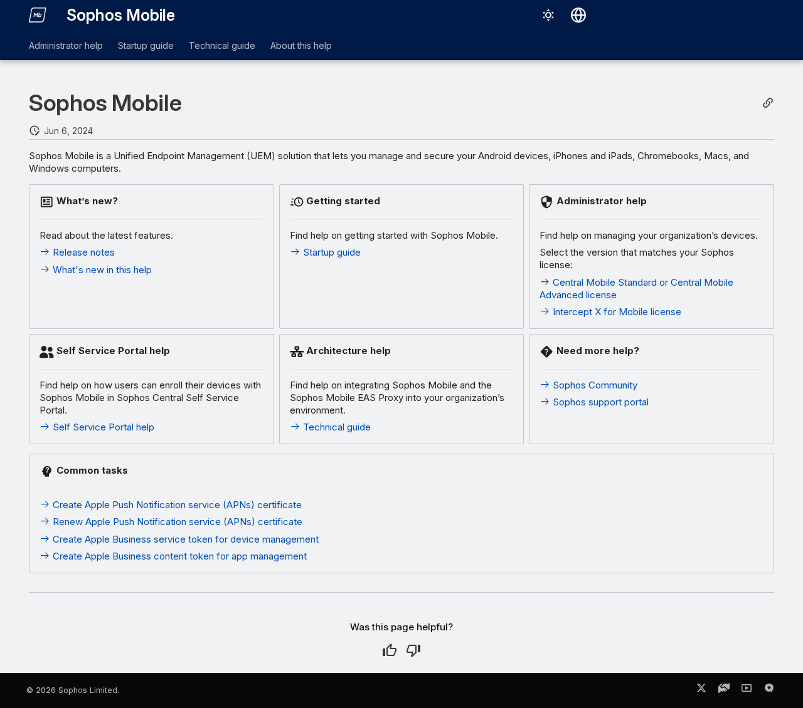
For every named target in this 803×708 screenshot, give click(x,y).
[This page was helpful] (389, 650)
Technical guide (222, 45)
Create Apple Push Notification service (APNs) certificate (176, 505)
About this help (301, 45)
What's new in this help (101, 270)
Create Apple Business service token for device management (184, 539)
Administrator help (66, 45)
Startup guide (146, 45)
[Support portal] (724, 690)
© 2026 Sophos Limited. (72, 690)
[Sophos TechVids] (747, 690)
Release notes (82, 252)
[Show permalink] (768, 103)
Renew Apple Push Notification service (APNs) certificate (176, 522)
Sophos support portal (599, 402)
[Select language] (578, 15)
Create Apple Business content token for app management (178, 556)
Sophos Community (593, 385)
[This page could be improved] (413, 650)
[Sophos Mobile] (37, 15)
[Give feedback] (769, 690)
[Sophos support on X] (701, 690)
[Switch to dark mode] (548, 15)
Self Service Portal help (102, 427)
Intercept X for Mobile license (615, 312)
